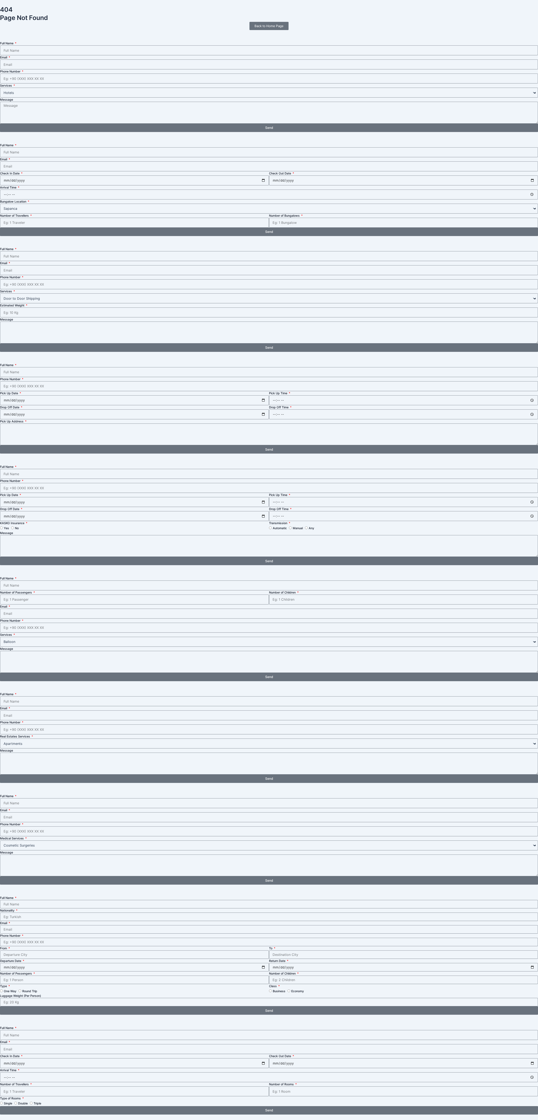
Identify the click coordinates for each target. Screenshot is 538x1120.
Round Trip (29, 991)
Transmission (278, 523)
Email (4, 57)
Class (273, 986)
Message (6, 99)
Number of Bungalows (285, 215)
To (271, 948)
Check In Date (10, 173)
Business (279, 991)
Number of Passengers (16, 592)
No (17, 528)
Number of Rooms (282, 1084)
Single (8, 1103)
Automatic (280, 528)
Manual (298, 528)
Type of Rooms (11, 1098)
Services (6, 85)
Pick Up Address (12, 421)
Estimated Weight (12, 305)
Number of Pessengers (16, 973)
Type (4, 986)
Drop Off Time (279, 407)
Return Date (277, 961)
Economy (297, 991)
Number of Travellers (15, 215)
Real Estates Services (15, 736)
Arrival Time (8, 187)
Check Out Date (280, 173)
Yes (6, 528)
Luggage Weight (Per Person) (20, 995)
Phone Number (10, 71)
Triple (37, 1103)
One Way (10, 991)
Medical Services (12, 838)
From (4, 948)
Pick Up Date (9, 393)
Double (23, 1103)
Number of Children (283, 592)
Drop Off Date (10, 407)
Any (311, 528)
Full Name (7, 43)
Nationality (7, 910)
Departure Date (11, 961)
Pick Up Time (278, 393)
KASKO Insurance (12, 523)
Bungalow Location (13, 201)
